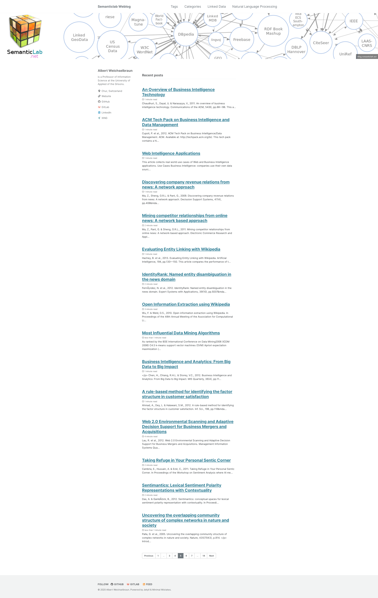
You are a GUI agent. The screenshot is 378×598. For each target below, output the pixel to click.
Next (211, 555)
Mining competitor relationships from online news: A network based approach (184, 218)
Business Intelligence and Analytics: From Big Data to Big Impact (186, 364)
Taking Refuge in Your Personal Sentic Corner (186, 460)
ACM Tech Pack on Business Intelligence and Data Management (185, 122)
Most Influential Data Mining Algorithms (181, 332)
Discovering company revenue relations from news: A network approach (186, 184)
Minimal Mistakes (161, 589)
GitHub (119, 584)
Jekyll (147, 589)
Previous (148, 555)
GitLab (134, 584)
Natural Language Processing (254, 6)
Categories (192, 6)
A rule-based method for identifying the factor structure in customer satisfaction (187, 394)
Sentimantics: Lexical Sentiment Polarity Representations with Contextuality (181, 488)
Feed (148, 584)
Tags (174, 6)
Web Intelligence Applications (171, 153)
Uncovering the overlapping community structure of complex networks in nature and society (185, 520)
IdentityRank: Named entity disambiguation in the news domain (186, 277)
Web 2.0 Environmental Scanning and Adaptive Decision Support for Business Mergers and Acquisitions (187, 426)
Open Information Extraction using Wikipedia (186, 304)
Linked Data (217, 6)
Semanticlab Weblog (114, 6)
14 (204, 555)
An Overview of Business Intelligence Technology (178, 92)
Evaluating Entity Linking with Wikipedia (181, 249)
